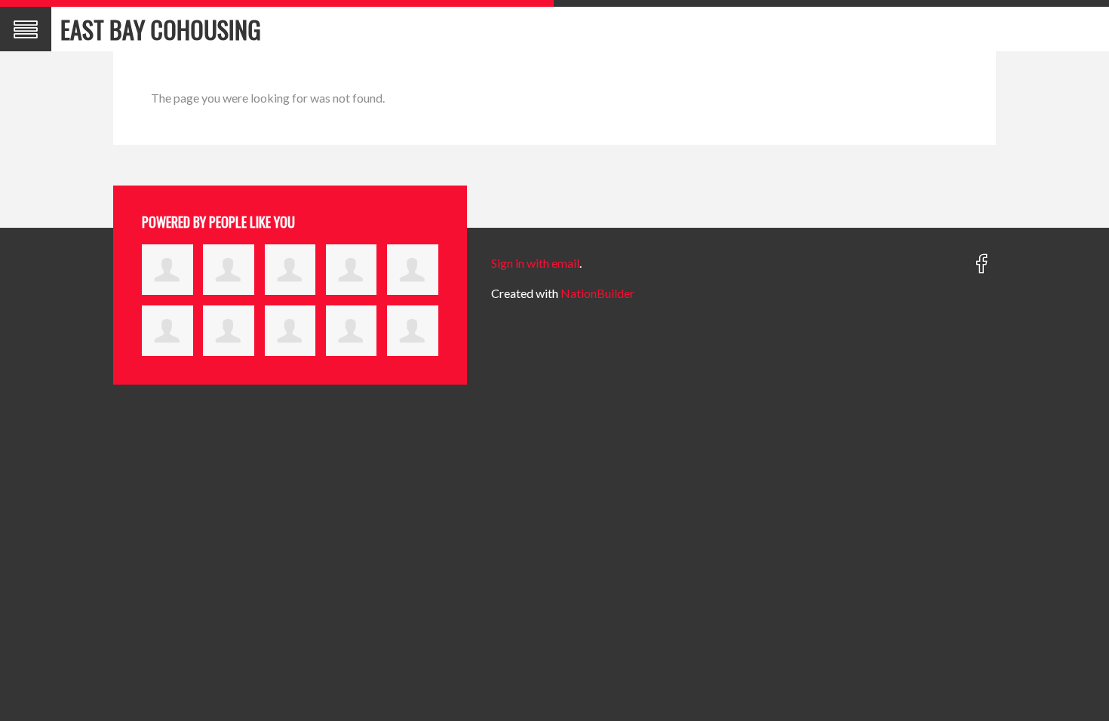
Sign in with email (535, 263)
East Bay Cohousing (160, 29)
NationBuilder (597, 293)
